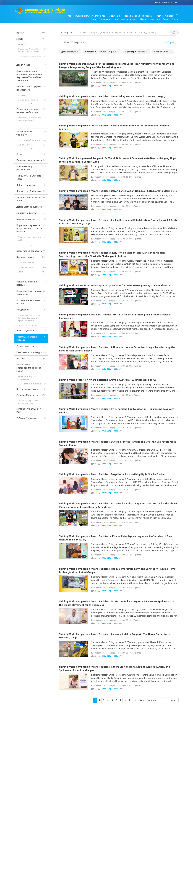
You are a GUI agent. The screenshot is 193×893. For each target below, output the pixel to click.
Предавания (105, 19)
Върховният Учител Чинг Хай (90, 15)
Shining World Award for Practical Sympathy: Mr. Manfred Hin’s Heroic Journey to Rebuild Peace (114, 285)
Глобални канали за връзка (138, 15)
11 (130, 700)
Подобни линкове (164, 15)
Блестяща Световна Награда (103, 82)
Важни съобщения (150, 19)
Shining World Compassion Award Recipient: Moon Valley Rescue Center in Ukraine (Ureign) (112, 96)
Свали (166, 19)
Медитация (114, 15)
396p (104, 86)
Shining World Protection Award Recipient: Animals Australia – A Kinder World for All (108, 379)
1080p (115, 86)
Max (70, 15)
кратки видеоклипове (126, 19)
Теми (93, 19)
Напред (173, 700)
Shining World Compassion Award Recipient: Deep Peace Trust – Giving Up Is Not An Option (112, 474)
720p (109, 86)
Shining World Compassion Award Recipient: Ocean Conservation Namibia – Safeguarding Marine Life (118, 190)
